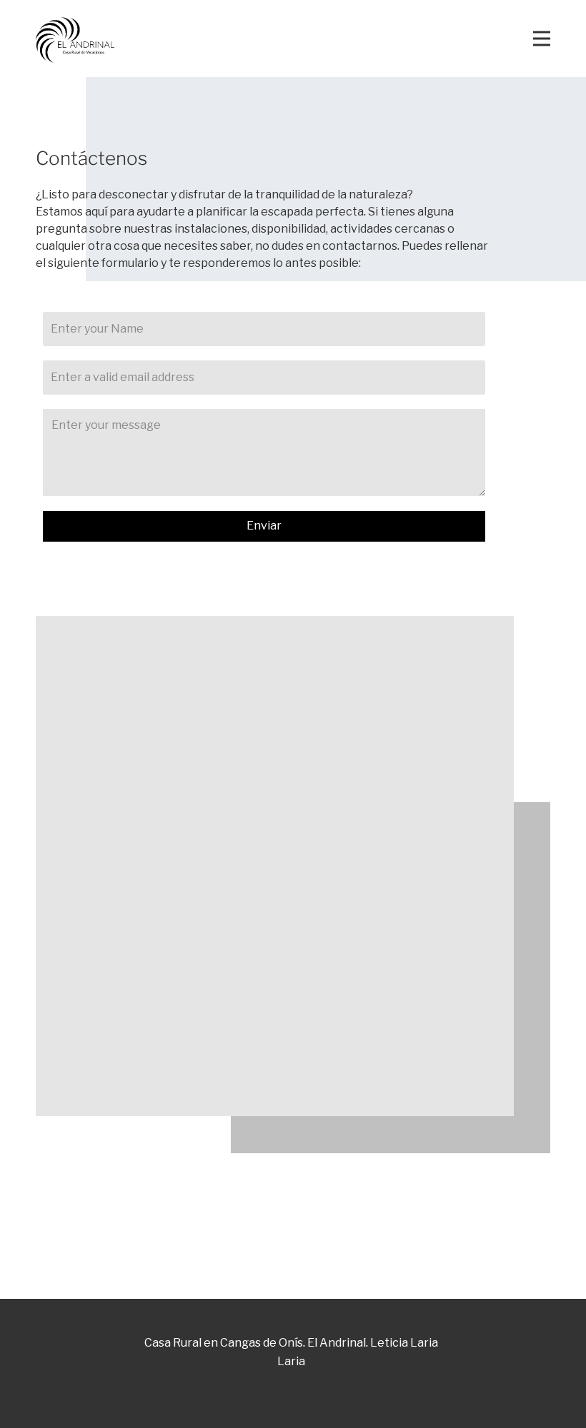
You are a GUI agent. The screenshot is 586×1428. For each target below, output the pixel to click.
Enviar (264, 525)
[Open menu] (541, 38)
